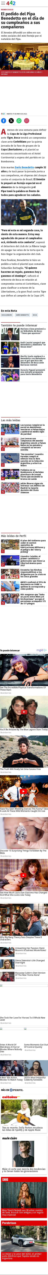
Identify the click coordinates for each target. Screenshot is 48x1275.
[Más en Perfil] (16, 1090)
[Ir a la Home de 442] (10, 4)
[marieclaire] (24, 1139)
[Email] (26, 120)
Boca (35, 315)
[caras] (24, 1180)
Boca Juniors (7, 315)
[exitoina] (24, 1098)
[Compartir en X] (11, 120)
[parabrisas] (24, 1224)
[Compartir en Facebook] (3, 120)
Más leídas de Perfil (13, 536)
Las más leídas (10, 420)
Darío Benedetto (24, 167)
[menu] (3, 3)
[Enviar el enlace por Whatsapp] (19, 120)
